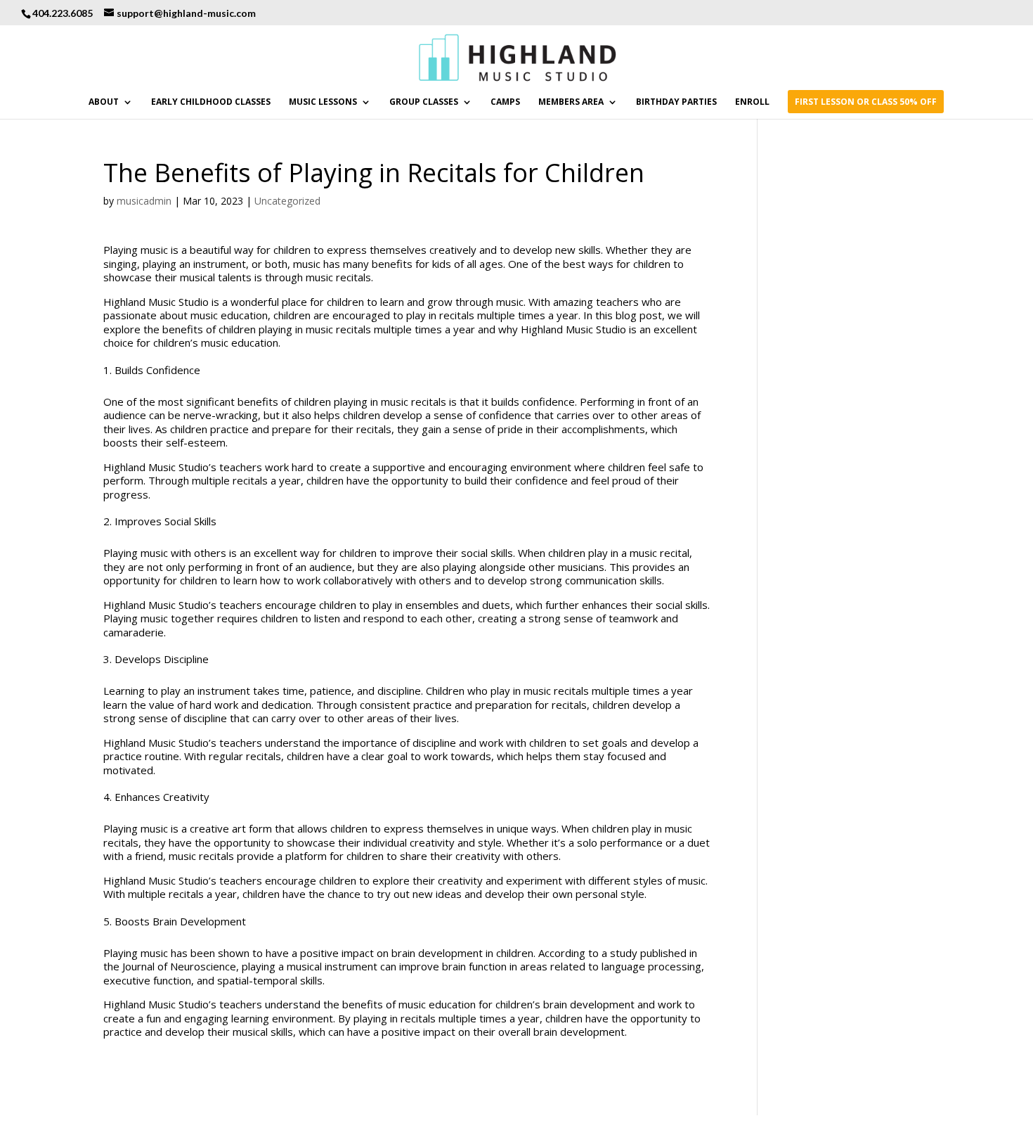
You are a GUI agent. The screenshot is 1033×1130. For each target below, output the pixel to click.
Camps (505, 102)
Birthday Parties (676, 102)
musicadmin (144, 200)
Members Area (571, 102)
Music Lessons (323, 102)
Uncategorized (287, 200)
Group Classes (423, 102)
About (104, 102)
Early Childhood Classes (211, 102)
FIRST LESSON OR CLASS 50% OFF (866, 102)
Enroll (752, 102)
